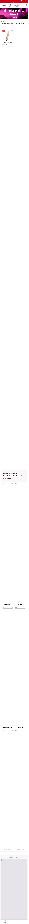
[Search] (22, 5)
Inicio (2, 21)
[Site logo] (14, 5)
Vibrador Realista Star (7, 43)
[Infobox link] (8, 544)
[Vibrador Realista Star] (8, 35)
